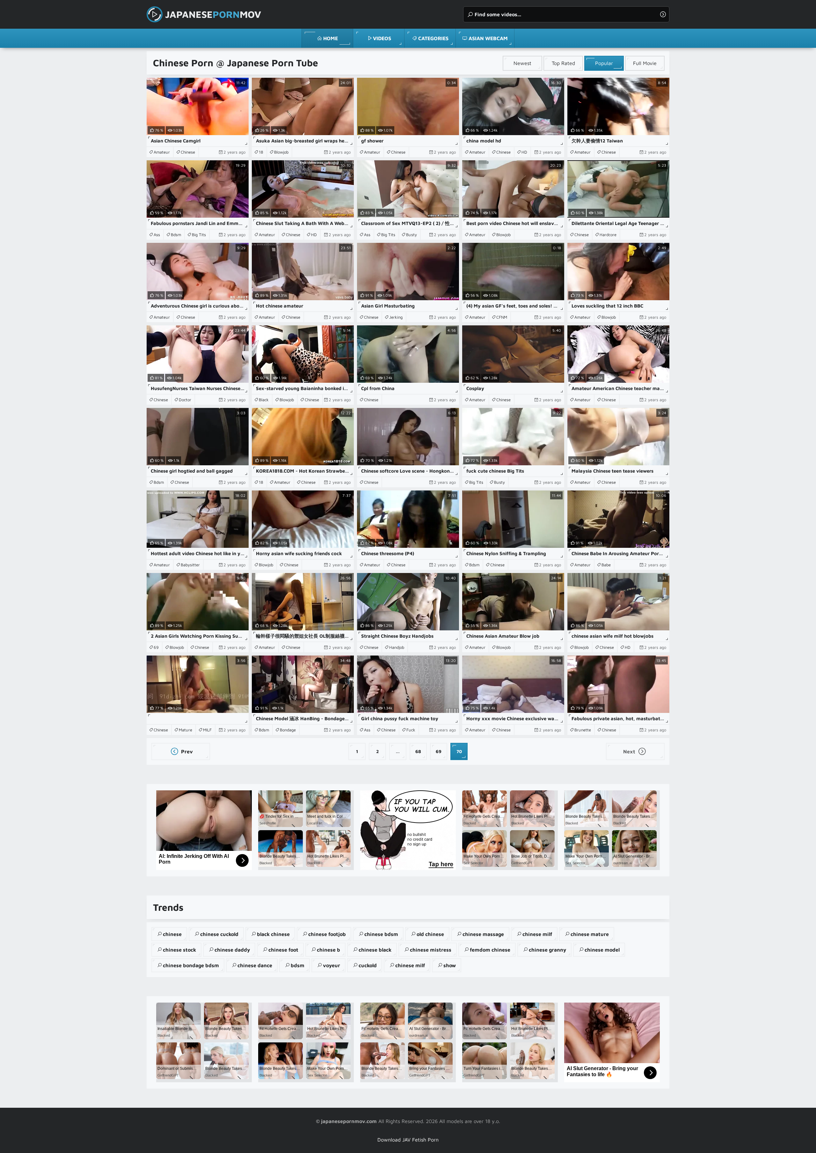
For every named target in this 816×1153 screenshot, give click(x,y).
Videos (382, 38)
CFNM (501, 317)
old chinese (430, 934)
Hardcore (608, 234)
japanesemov (213, 14)
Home (330, 38)
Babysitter (190, 564)
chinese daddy (232, 950)
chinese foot (283, 950)
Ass (157, 234)
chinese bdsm (381, 934)
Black (264, 399)
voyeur (331, 965)
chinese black (375, 950)
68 (418, 751)
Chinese (188, 152)
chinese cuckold (219, 934)
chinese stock (179, 950)
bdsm (297, 965)
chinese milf (537, 934)
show (449, 965)
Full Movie (645, 63)
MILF (207, 729)
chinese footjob (327, 934)
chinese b (328, 950)
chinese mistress (430, 950)
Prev (186, 751)
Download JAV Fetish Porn (408, 1139)
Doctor (185, 399)
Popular (604, 63)
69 (156, 647)
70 (459, 751)
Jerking (396, 317)
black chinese (273, 934)
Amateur (162, 152)
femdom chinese (490, 950)
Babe (606, 564)
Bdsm (176, 234)
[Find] (663, 14)
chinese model (602, 950)
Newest (522, 63)
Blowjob (281, 152)
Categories (433, 38)
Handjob (396, 647)
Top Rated (563, 63)
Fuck (410, 729)
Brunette (582, 729)
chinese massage (483, 934)
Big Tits (199, 234)
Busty (411, 234)
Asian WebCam (488, 38)
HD (524, 152)
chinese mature (590, 934)
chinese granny (547, 950)
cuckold (368, 965)
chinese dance (254, 965)
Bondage (288, 729)
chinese (172, 934)
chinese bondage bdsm (191, 965)
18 (261, 152)
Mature (185, 729)
